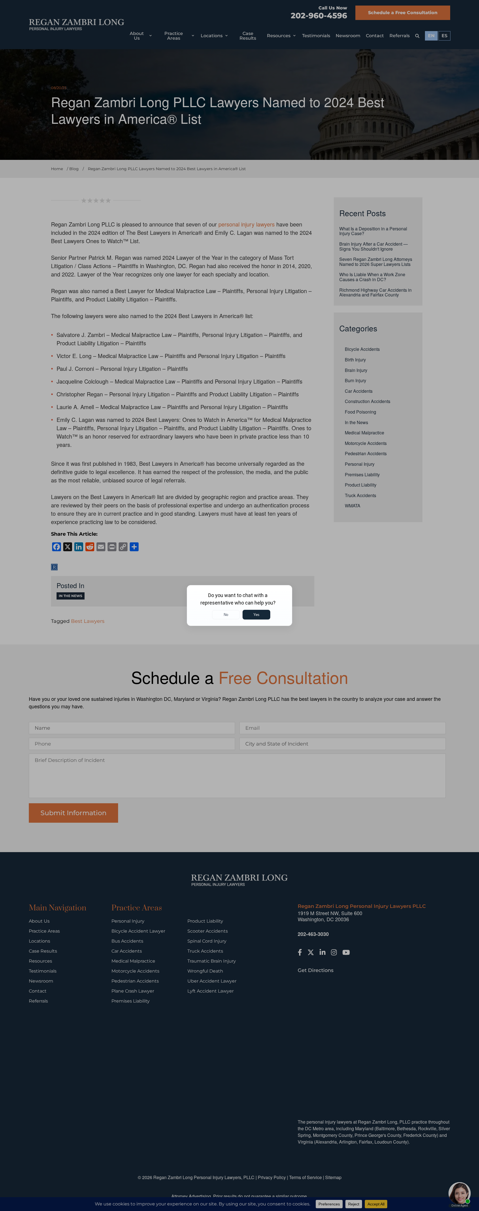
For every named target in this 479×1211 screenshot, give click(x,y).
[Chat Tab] (239, 605)
